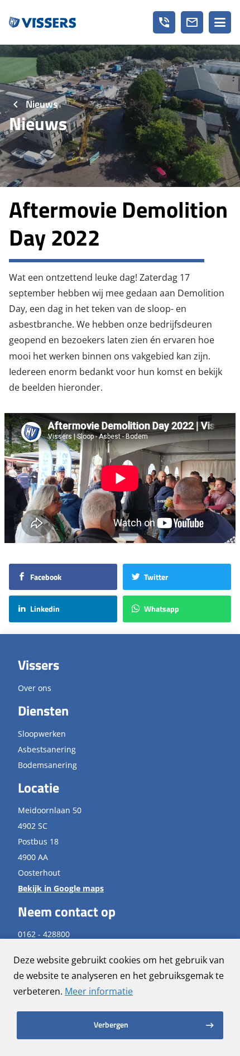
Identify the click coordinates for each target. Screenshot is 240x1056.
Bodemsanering (47, 765)
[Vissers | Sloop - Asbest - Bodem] (42, 22)
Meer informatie (99, 991)
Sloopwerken (42, 733)
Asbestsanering (47, 749)
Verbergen (111, 1025)
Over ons (34, 688)
